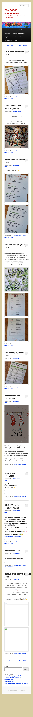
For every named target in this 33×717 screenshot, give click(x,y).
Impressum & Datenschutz (19, 33)
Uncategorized (17, 97)
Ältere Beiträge (8, 45)
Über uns (17, 40)
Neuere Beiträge (24, 45)
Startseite (7, 30)
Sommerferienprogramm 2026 (12, 676)
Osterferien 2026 (8, 679)
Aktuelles (14, 30)
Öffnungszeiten (8, 40)
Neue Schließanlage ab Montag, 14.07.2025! (16, 683)
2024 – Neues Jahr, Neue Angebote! (12, 107)
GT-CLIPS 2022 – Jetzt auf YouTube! (12, 506)
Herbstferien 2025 (9, 681)
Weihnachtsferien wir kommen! (12, 397)
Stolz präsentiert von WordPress (16, 690)
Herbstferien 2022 (12, 550)
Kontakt (14, 37)
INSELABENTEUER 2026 (13, 678)
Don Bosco (21, 30)
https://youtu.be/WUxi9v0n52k (12, 536)
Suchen (6, 666)
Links (20, 37)
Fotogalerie (7, 33)
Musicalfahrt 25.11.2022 (10, 474)
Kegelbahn (7, 37)
